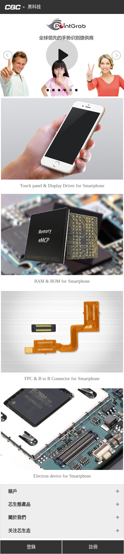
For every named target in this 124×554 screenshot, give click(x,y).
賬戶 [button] (12, 491)
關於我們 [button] (17, 517)
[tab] (62, 491)
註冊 (93, 546)
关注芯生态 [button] (19, 530)
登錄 (31, 546)
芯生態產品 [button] (19, 504)
